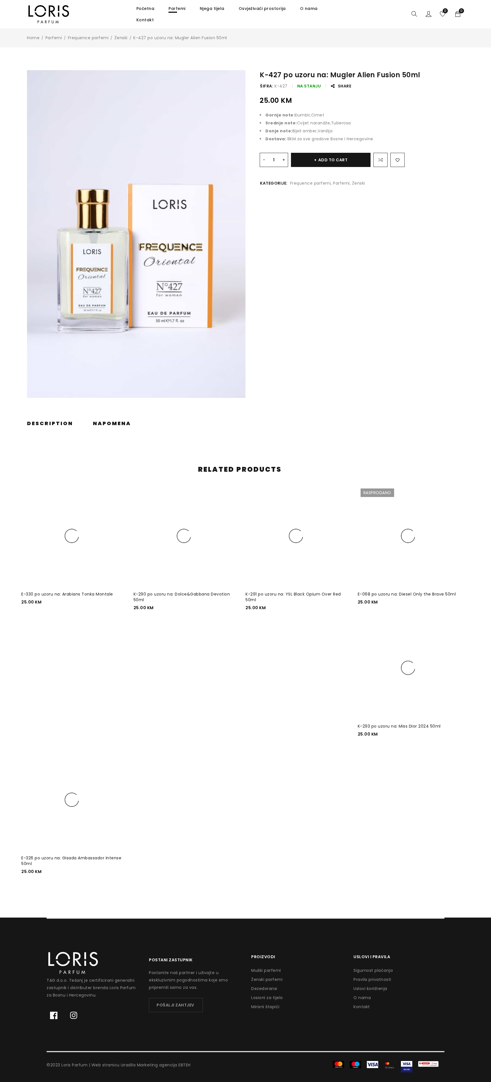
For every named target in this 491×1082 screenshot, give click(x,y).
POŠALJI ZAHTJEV (175, 1005)
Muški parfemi (266, 970)
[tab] (50, 424)
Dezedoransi (264, 988)
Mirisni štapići (265, 1007)
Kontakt (361, 1007)
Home (33, 38)
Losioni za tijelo (267, 997)
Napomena (112, 423)
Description (50, 423)
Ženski (121, 38)
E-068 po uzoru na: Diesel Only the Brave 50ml (407, 594)
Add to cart (333, 160)
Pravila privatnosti (372, 979)
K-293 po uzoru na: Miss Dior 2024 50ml (399, 726)
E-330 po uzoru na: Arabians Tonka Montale (67, 594)
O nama (362, 997)
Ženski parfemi (266, 979)
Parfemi (53, 38)
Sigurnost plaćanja (373, 970)
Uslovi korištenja (370, 988)
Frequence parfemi (88, 38)
